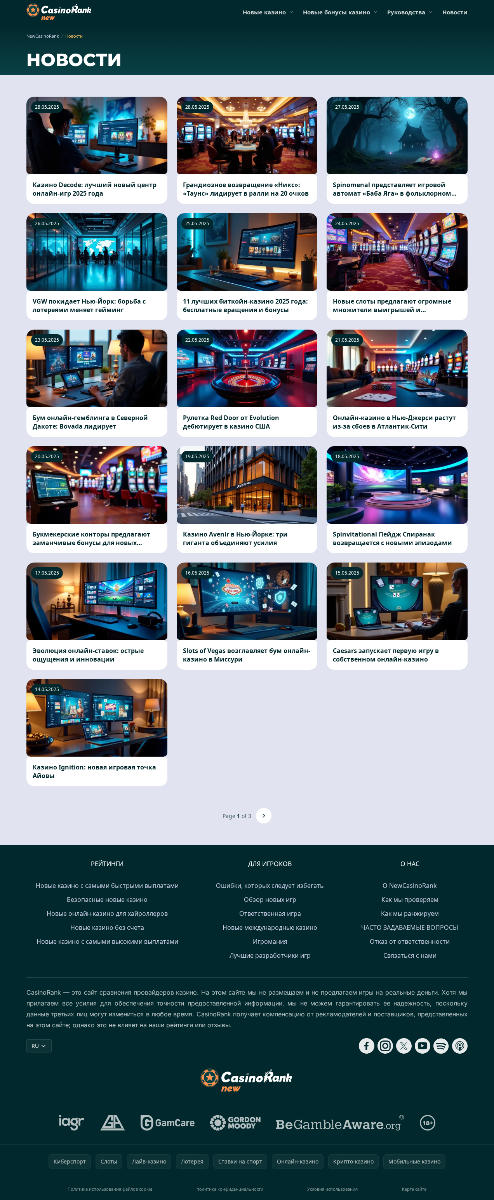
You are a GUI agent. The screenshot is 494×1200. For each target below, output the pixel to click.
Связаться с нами (410, 955)
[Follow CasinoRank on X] (404, 1046)
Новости (455, 12)
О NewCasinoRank (410, 885)
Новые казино (264, 12)
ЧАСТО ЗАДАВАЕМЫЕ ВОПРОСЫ (409, 927)
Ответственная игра (270, 913)
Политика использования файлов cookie (110, 1189)
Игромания (270, 941)
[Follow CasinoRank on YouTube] (422, 1046)
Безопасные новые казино (107, 899)
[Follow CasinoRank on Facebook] (366, 1046)
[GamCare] (168, 1123)
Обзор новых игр (270, 899)
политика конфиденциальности (230, 1189)
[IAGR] (72, 1123)
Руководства (406, 12)
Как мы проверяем (409, 899)
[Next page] (263, 815)
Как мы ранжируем (410, 913)
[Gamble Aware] (340, 1123)
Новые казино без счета (107, 927)
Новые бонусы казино (336, 12)
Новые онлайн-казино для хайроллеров (107, 913)
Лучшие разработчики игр (270, 955)
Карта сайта (414, 1189)
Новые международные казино (270, 927)
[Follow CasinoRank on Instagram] (385, 1046)
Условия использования (332, 1189)
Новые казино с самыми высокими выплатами (107, 941)
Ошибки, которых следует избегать (270, 885)
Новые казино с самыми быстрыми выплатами (107, 885)
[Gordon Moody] (235, 1123)
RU (35, 1045)
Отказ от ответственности (410, 941)
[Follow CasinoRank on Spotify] (441, 1046)
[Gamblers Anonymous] (112, 1123)
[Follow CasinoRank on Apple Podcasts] (460, 1046)
